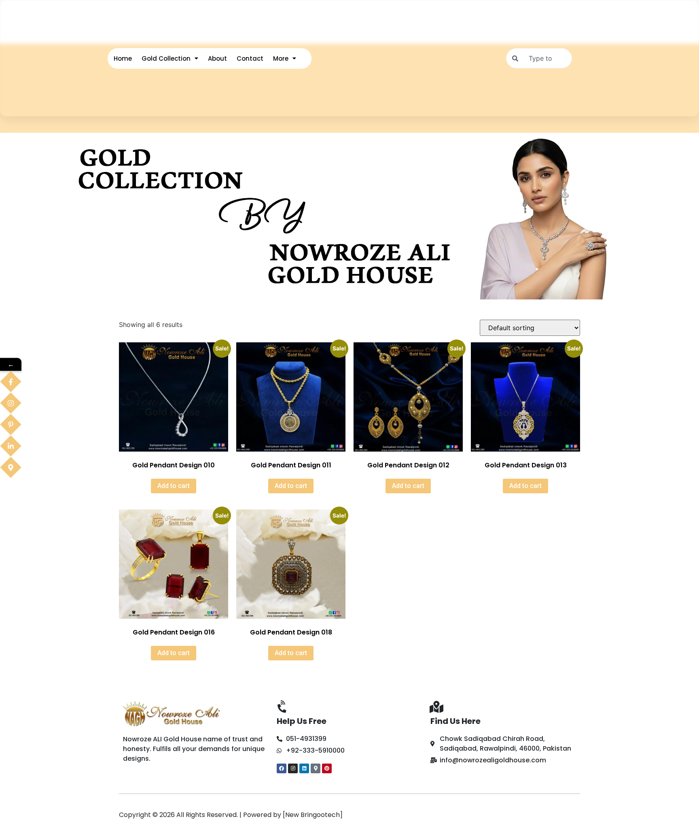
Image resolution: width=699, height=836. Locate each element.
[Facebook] (281, 768)
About (217, 58)
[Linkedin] (304, 768)
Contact (250, 58)
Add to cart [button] (173, 486)
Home (123, 58)
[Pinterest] (327, 768)
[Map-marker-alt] (315, 768)
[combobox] (539, 58)
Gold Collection (166, 58)
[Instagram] (293, 768)
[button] (170, 58)
